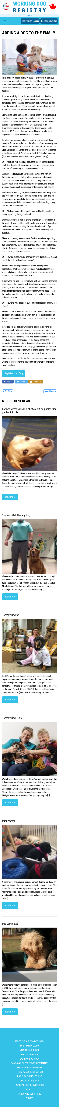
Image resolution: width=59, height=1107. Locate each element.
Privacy (29, 1098)
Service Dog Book (29, 1054)
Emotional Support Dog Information (29, 1063)
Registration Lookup (30, 21)
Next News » (50, 391)
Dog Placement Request (29, 1076)
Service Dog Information (29, 1067)
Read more (10, 496)
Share (9, 382)
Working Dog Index (29, 1059)
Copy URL (37, 382)
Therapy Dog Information (29, 1072)
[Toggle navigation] (5, 21)
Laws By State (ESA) (30, 1080)
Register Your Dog (49, 21)
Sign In (29, 15)
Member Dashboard (29, 1050)
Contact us (29, 1089)
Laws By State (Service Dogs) (29, 1085)
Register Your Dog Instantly (29, 1041)
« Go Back (7, 391)
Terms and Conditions (29, 1094)
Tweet (22, 382)
